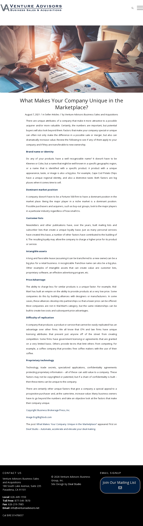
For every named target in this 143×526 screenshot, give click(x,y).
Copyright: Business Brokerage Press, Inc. (48, 410)
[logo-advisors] (31, 8)
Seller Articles (52, 114)
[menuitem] (130, 8)
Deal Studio (74, 484)
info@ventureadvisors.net (25, 508)
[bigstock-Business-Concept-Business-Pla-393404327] (71, 59)
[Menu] (138, 7)
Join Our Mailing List (120, 482)
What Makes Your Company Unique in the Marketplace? (66, 424)
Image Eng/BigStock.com (39, 417)
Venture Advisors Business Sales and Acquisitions (91, 114)
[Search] (130, 7)
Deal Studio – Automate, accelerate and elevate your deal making (60, 429)
